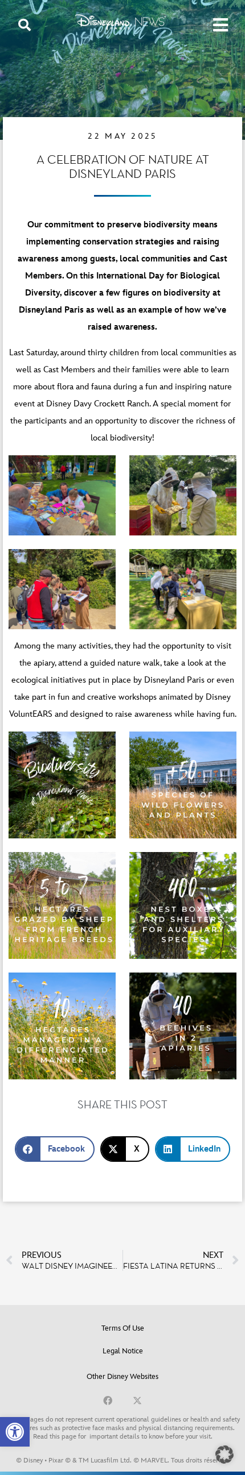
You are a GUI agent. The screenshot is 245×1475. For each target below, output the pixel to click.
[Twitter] (137, 1400)
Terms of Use (122, 1328)
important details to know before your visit (150, 1436)
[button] (15, 1432)
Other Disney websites (122, 1376)
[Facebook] (108, 1400)
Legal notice (123, 1351)
